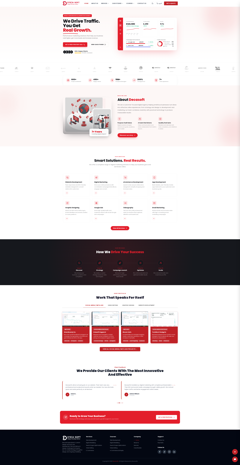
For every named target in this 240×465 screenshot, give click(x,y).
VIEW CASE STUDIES (97, 44)
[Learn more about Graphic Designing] (66, 218)
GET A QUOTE (171, 3)
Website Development (147, 305)
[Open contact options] (235, 452)
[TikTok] (164, 452)
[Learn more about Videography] (124, 218)
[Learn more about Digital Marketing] (95, 192)
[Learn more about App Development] (153, 192)
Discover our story (126, 135)
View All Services (119, 228)
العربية (160, 3)
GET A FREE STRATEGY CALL (74, 44)
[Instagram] (169, 452)
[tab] (117, 402)
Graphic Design (128, 305)
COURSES (129, 3)
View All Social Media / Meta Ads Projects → (120, 349)
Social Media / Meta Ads (94, 305)
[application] (133, 30)
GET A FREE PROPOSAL (165, 417)
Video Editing (113, 305)
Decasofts (116, 461)
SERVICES (104, 3)
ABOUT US (94, 3)
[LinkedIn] (174, 452)
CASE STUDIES (116, 3)
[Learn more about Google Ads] (95, 218)
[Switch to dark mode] (152, 3)
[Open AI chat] (235, 459)
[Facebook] (159, 452)
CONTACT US (141, 3)
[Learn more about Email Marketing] (153, 218)
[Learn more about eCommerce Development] (124, 192)
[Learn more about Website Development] (66, 192)
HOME (86, 3)
